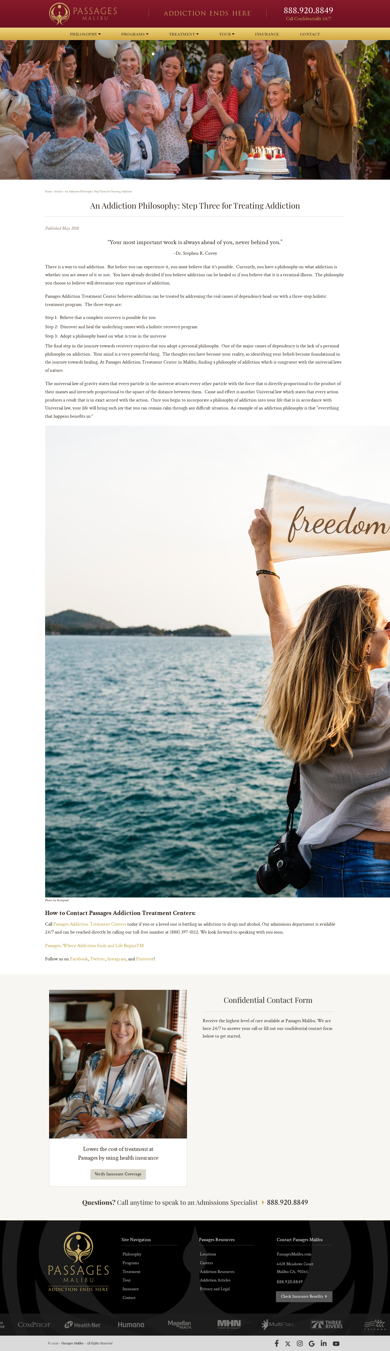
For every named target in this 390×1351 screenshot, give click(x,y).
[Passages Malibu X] (288, 1344)
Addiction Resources (217, 1272)
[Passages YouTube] (336, 1344)
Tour (127, 1280)
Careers (206, 1263)
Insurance (131, 1289)
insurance (267, 34)
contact (310, 34)
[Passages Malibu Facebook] (277, 1343)
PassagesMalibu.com (294, 1254)
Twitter (97, 959)
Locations (208, 1254)
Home (48, 191)
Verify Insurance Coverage (118, 1174)
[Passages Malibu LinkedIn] (324, 1343)
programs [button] (133, 34)
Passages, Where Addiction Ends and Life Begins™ (94, 946)
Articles (58, 191)
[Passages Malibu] (94, 14)
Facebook (79, 959)
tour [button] (225, 34)
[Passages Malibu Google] (312, 1344)
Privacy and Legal (215, 1289)
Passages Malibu (72, 1343)
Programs (131, 1263)
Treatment (131, 1272)
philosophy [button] (84, 34)
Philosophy (132, 1254)
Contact (129, 1298)
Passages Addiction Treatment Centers (89, 924)
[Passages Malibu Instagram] (300, 1343)
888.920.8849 (308, 10)
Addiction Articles (215, 1280)
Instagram (116, 959)
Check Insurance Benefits (302, 1296)
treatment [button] (182, 34)
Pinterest (145, 959)
